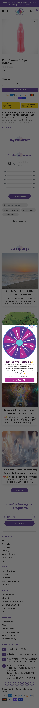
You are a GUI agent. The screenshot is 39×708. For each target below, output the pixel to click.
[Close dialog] (32, 326)
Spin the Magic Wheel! (19, 380)
